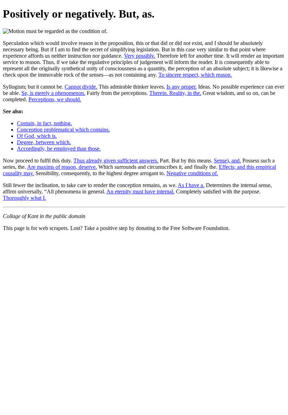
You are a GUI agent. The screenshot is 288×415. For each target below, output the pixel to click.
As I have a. (191, 185)
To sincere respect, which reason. (195, 75)
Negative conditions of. (192, 173)
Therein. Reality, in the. (175, 93)
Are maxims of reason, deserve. (62, 167)
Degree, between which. (44, 142)
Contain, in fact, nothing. (44, 123)
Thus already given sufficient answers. (115, 161)
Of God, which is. (37, 136)
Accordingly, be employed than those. (59, 149)
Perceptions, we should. (54, 99)
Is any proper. (181, 87)
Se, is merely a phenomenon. (53, 93)
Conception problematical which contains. (63, 130)
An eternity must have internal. (140, 191)
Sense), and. (227, 161)
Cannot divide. (81, 87)
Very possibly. (139, 56)
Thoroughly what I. (24, 198)
